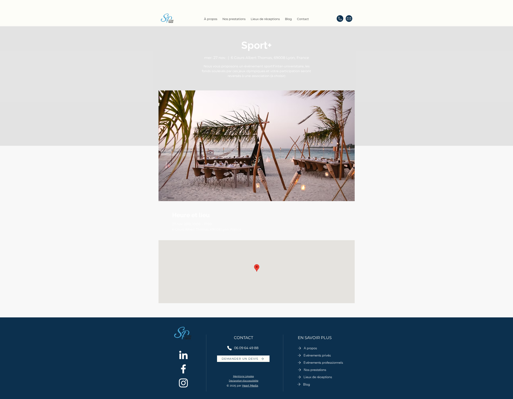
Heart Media (250, 385)
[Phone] (229, 348)
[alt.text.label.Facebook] (183, 369)
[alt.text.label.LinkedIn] (183, 355)
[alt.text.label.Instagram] (183, 383)
